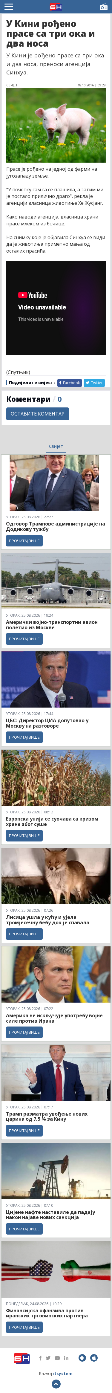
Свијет (56, 446)
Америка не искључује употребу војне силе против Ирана (54, 1018)
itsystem (63, 1373)
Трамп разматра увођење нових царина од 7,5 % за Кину (47, 1116)
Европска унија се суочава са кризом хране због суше (52, 821)
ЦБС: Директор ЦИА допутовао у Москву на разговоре (47, 723)
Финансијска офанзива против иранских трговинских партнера (47, 1313)
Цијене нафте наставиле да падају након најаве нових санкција (50, 1215)
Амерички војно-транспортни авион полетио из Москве (52, 625)
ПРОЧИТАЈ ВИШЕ (24, 540)
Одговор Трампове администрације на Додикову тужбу (55, 526)
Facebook (71, 382)
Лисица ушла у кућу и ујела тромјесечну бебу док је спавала (47, 920)
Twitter (96, 382)
